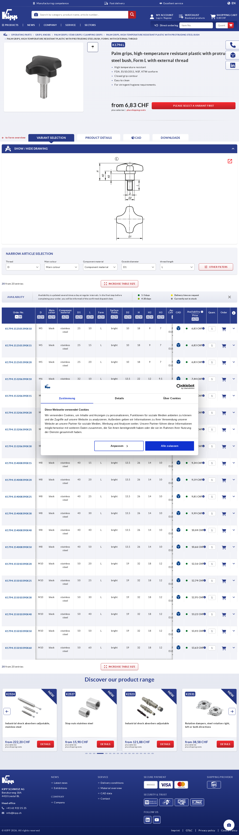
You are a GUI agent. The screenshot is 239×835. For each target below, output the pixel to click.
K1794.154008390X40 (18, 530)
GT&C (189, 830)
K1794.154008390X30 (18, 513)
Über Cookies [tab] (172, 398)
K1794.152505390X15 (18, 345)
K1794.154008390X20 (18, 479)
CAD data (106, 793)
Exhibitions (60, 788)
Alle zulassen (169, 445)
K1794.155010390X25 (18, 580)
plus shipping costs (136, 110)
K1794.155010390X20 (18, 564)
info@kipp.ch (14, 813)
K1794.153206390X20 (18, 412)
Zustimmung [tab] (67, 398)
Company (50, 25)
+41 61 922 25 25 (16, 808)
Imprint (175, 830)
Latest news (61, 782)
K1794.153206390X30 (18, 446)
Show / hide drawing (31, 148)
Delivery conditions (112, 782)
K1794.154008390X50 (18, 547)
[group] (29, 720)
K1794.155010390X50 (18, 631)
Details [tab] (119, 398)
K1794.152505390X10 (18, 328)
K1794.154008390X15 (18, 463)
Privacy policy (207, 830)
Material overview (111, 788)
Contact (105, 798)
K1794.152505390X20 (18, 362)
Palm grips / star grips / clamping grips (78, 35)
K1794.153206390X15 (18, 395)
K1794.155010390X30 (18, 597)
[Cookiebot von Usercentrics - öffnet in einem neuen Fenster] (179, 386)
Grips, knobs (43, 35)
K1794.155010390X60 (18, 648)
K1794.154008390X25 (18, 496)
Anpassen (117, 445)
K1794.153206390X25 (18, 429)
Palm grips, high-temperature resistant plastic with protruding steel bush (152, 35)
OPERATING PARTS (21, 35)
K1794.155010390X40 (18, 614)
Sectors (90, 25)
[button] (86, 753)
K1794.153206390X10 (18, 379)
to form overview (15, 137)
